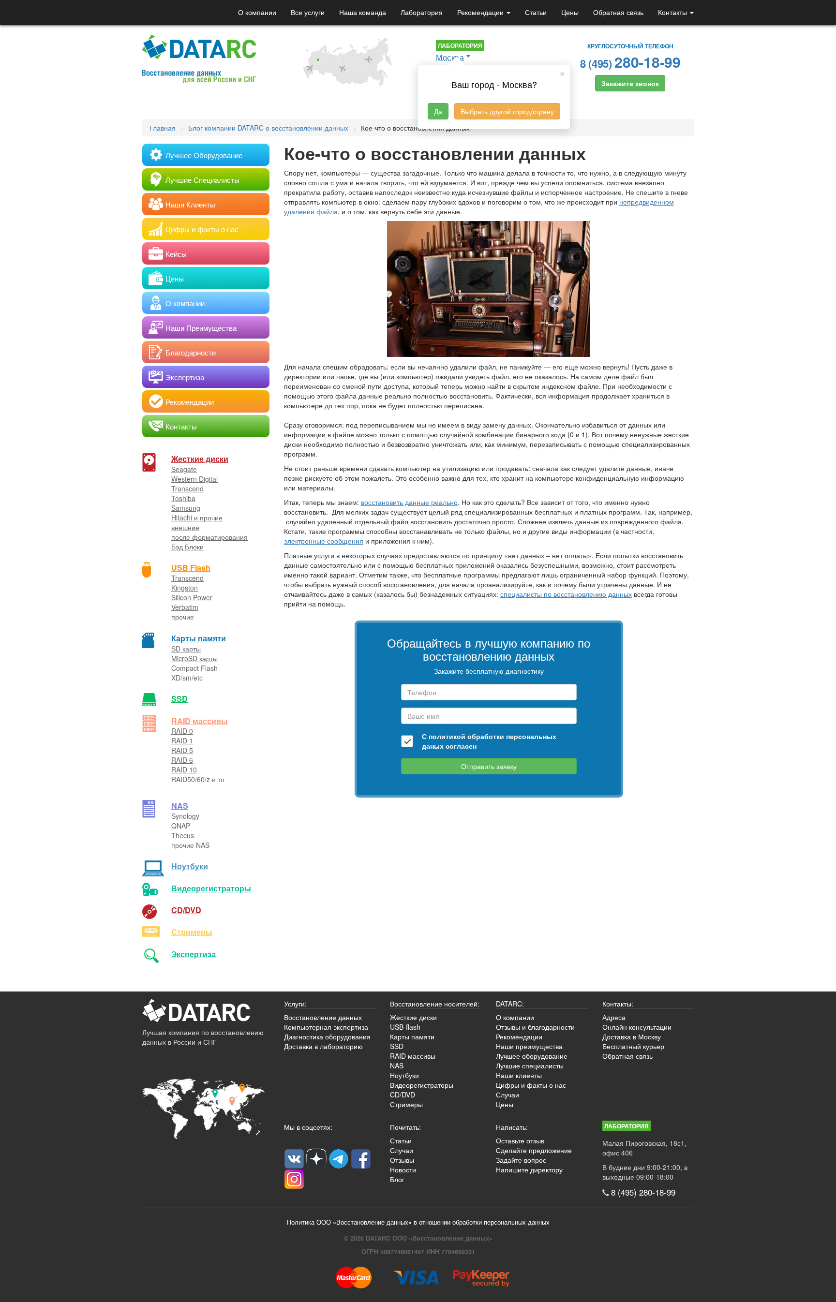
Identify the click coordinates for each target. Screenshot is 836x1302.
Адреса (614, 1017)
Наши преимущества (529, 1046)
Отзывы (402, 1160)
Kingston (184, 587)
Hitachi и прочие (197, 517)
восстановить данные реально (409, 502)
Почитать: (405, 1127)
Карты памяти (198, 638)
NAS (179, 805)
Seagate (184, 469)
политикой (447, 736)
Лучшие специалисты (530, 1065)
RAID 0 (182, 731)
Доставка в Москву (631, 1036)
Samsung (185, 508)
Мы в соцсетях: (308, 1127)
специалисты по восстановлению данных (566, 594)
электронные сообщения (323, 541)
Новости (403, 1169)
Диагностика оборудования (327, 1036)
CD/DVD (186, 910)
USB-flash (405, 1027)
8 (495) (630, 61)
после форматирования (209, 537)
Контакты (673, 12)
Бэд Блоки (187, 546)
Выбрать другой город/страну (507, 111)
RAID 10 (184, 769)
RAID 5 (182, 750)
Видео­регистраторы (211, 888)
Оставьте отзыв (520, 1140)
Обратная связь (618, 12)
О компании (257, 12)
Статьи (536, 12)
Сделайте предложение (534, 1150)
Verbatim (184, 607)
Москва (450, 57)
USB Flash (190, 567)
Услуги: (295, 1003)
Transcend (187, 488)
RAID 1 (182, 740)
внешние (185, 527)
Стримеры (191, 931)
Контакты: (617, 1003)
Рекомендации (481, 12)
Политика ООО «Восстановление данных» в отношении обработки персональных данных (418, 1222)
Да (438, 111)
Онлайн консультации (637, 1027)
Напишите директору (529, 1169)
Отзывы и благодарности (535, 1027)
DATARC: (510, 1003)
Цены (570, 12)
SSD (179, 698)
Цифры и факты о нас (531, 1085)
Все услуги (308, 12)
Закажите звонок (630, 83)
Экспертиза (193, 954)
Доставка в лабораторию (323, 1046)
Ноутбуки (189, 866)
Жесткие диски (199, 458)
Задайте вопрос (521, 1160)
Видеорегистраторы (421, 1085)
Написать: (512, 1127)
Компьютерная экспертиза (326, 1027)
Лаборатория (422, 12)
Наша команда (362, 12)
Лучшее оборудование (531, 1056)
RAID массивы (199, 720)
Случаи (507, 1094)
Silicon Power (191, 597)
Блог (397, 1179)
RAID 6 (182, 760)
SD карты (186, 648)
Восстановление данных (323, 1017)
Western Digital (194, 479)
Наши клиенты (519, 1075)
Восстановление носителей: (434, 1003)
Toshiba (183, 498)
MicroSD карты (194, 658)
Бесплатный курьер (633, 1046)
